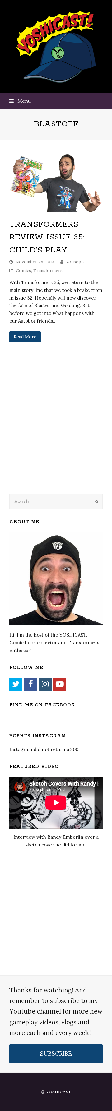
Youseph (75, 262)
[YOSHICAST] (56, 46)
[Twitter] (15, 684)
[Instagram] (45, 684)
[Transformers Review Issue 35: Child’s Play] (56, 182)
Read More (25, 336)
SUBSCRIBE (56, 1053)
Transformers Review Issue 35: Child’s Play (47, 237)
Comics (23, 270)
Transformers (48, 270)
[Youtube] (59, 684)
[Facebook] (30, 684)
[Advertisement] (52, 439)
